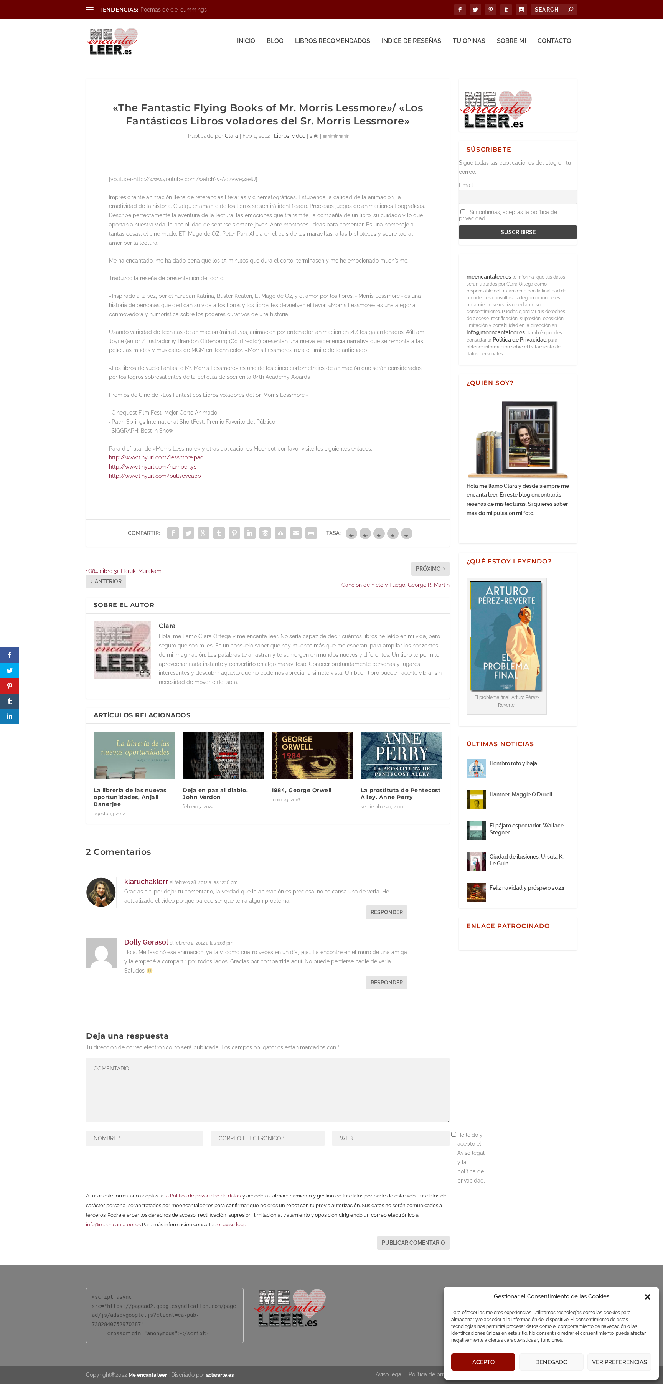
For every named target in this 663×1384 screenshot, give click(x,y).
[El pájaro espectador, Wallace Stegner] (476, 830)
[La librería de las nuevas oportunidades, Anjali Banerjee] (134, 755)
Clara (231, 136)
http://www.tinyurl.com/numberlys (152, 467)
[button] (647, 1297)
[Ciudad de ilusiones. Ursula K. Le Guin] (476, 861)
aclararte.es (220, 1375)
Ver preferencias (619, 1362)
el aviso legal (232, 1224)
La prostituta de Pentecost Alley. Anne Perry (400, 794)
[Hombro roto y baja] (476, 768)
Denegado (551, 1362)
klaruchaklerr (146, 881)
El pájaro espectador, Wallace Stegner (527, 829)
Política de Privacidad (520, 340)
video (298, 136)
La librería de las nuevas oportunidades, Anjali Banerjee (130, 797)
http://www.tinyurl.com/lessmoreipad (156, 457)
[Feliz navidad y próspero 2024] (476, 892)
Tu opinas (469, 41)
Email (466, 185)
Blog (275, 41)
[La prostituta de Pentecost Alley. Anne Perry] (401, 755)
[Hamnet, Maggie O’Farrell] (476, 799)
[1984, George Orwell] (312, 755)
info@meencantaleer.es (113, 1224)
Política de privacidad (436, 1374)
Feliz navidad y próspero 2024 (527, 888)
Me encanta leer (148, 1375)
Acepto (483, 1362)
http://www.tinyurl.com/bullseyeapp (155, 476)
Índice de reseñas (411, 41)
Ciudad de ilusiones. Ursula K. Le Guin (527, 860)
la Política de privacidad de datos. (203, 1196)
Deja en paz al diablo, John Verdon (215, 794)
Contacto (554, 41)
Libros (281, 136)
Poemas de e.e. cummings (173, 10)
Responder (387, 912)
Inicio (246, 41)
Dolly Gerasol (146, 942)
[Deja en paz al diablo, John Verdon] (223, 755)
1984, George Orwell (302, 790)
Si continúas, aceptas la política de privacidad (508, 215)
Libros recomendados (332, 41)
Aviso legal (389, 1374)
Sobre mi (511, 41)
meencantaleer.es (489, 277)
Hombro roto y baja (513, 763)
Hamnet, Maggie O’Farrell (521, 794)
